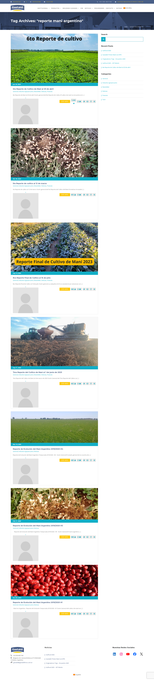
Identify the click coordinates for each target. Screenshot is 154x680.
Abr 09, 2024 (17, 179)
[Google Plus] (87, 101)
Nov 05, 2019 (17, 598)
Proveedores (99, 8)
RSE (82, 8)
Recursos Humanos (70, 8)
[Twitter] (84, 101)
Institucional (43, 8)
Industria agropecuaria (26, 91)
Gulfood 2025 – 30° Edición (110, 63)
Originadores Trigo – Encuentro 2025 (113, 59)
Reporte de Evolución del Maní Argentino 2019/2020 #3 (38, 526)
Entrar (119, 8)
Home (125, 26)
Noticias (88, 8)
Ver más (64, 101)
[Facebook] (90, 101)
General (15, 91)
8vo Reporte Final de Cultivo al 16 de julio (31, 278)
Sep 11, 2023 (17, 368)
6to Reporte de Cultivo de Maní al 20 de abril (33, 89)
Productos (55, 8)
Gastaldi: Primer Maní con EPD (112, 55)
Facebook (17, 2)
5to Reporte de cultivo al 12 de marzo (30, 183)
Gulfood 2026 (106, 50)
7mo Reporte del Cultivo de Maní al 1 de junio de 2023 (37, 372)
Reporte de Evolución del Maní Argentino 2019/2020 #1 (38, 602)
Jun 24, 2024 (17, 84)
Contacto (109, 8)
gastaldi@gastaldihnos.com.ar (22, 662)
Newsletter (37, 91)
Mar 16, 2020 (17, 444)
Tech (103, 99)
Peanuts (49, 91)
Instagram (36, 2)
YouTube (49, 2)
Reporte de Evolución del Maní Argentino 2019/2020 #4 (38, 449)
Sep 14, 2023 (17, 273)
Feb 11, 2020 (17, 521)
